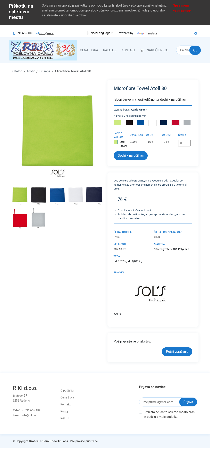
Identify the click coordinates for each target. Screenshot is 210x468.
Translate (151, 33)
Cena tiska (89, 50)
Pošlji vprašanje (177, 352)
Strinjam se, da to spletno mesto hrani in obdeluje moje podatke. (169, 414)
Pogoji (64, 411)
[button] (18, 131)
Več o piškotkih (182, 10)
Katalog (109, 50)
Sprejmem (181, 5)
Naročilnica (157, 50)
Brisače (44, 71)
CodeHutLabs (58, 441)
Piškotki (65, 418)
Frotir (31, 71)
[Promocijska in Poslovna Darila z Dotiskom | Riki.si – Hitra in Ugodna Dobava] (43, 50)
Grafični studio (39, 441)
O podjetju (67, 390)
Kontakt (128, 50)
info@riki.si (46, 33)
